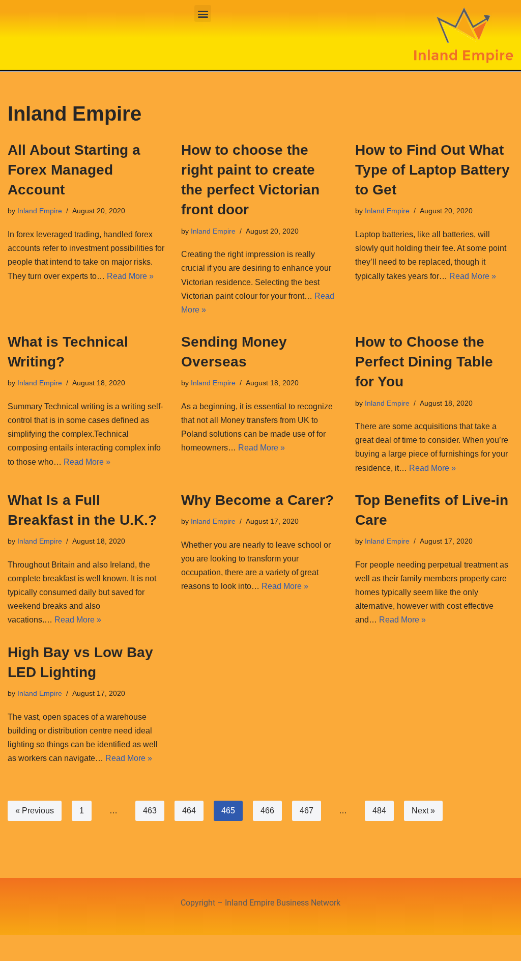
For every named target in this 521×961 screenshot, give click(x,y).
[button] (202, 13)
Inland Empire (39, 211)
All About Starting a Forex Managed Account (74, 169)
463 (150, 810)
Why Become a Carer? (257, 500)
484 (379, 810)
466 (267, 810)
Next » (423, 810)
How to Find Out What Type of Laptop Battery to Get (432, 169)
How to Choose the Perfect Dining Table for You (424, 361)
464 (189, 810)
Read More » (130, 276)
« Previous (34, 810)
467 (306, 810)
